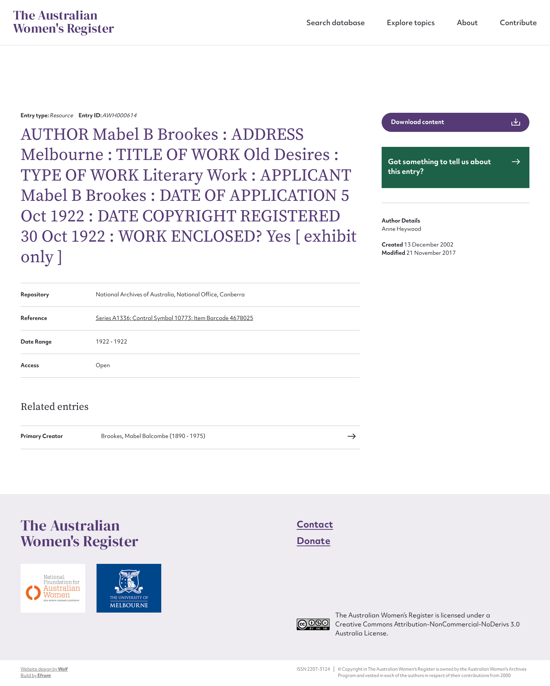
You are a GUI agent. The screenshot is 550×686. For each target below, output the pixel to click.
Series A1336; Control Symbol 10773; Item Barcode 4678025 (174, 318)
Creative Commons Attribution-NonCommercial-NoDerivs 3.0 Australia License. (427, 628)
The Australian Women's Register (63, 22)
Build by (36, 676)
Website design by (44, 669)
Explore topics (411, 22)
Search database (335, 22)
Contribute (518, 22)
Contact (315, 524)
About (467, 22)
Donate (313, 541)
